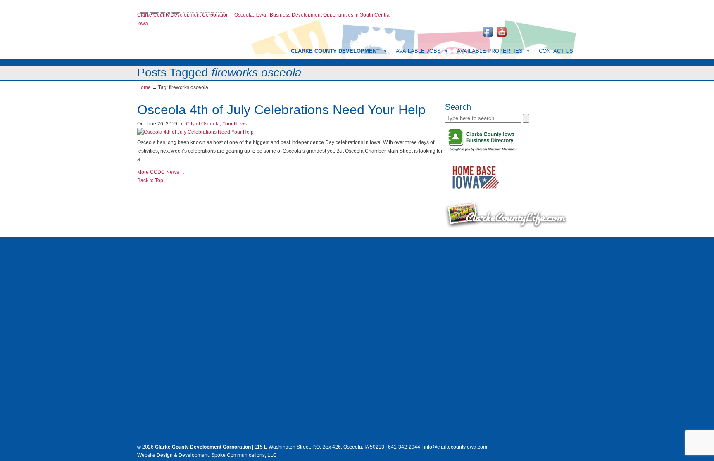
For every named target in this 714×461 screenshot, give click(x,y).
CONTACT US (556, 51)
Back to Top (150, 180)
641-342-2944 (488, 4)
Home (144, 4)
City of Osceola (203, 124)
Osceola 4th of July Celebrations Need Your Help (281, 109)
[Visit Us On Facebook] (488, 37)
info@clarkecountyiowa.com (545, 4)
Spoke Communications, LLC (243, 455)
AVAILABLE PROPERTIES (490, 51)
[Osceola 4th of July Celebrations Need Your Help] (195, 132)
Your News (234, 124)
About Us (164, 4)
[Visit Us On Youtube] (501, 37)
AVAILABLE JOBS (418, 51)
